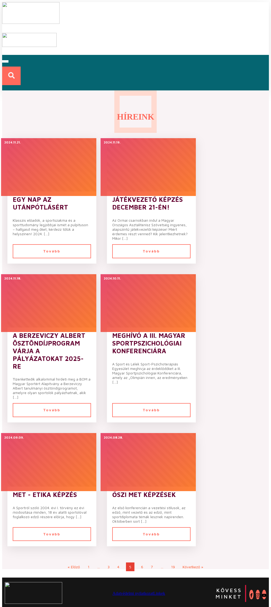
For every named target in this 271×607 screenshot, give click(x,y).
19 (173, 567)
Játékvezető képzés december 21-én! (147, 203)
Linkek (159, 593)
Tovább (51, 251)
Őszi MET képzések (144, 494)
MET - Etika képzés (45, 494)
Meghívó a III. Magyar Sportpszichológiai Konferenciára (148, 343)
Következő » (193, 567)
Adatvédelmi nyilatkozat (132, 593)
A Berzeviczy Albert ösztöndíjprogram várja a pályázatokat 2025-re (49, 351)
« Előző (74, 567)
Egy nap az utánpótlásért (40, 203)
